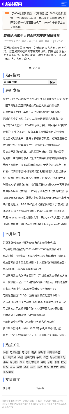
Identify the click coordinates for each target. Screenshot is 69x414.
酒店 (12, 367)
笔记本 (26, 352)
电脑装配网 (12, 4)
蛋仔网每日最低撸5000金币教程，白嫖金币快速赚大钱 (34, 178)
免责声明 (27, 401)
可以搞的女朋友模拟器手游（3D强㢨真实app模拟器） (34, 308)
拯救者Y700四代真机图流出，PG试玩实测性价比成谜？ (35, 210)
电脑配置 (15, 352)
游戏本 (42, 352)
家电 (50, 362)
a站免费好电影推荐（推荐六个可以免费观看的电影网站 (34, 255)
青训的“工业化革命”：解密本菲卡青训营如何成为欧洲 (33, 131)
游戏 (5, 362)
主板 (46, 367)
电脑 (33, 352)
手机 (39, 357)
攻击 (26, 367)
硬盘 (62, 367)
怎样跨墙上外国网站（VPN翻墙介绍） (25, 315)
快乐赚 (6, 388)
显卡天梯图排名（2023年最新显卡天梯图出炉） (30, 288)
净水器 (14, 362)
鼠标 (5, 367)
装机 (41, 41)
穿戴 (19, 367)
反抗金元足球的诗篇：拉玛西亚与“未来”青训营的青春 (33, 151)
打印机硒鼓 (9, 357)
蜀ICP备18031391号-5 (21, 404)
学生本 (55, 367)
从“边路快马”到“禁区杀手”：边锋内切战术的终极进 (32, 145)
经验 (33, 367)
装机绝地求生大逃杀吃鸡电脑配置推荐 (31, 36)
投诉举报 (6, 401)
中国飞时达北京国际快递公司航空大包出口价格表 (31, 105)
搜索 (52, 82)
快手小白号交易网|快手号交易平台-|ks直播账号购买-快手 (35, 98)
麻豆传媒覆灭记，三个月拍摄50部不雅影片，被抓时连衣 (35, 282)
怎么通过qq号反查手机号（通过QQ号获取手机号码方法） (36, 301)
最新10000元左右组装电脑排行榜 (22, 269)
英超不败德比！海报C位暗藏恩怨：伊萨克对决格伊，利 (34, 164)
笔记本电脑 (32, 362)
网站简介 (48, 401)
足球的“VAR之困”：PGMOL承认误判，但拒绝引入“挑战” (35, 125)
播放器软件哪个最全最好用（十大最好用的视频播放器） (35, 262)
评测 (5, 352)
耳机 (43, 362)
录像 (56, 362)
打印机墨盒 (53, 352)
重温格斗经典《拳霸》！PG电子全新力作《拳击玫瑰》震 (35, 191)
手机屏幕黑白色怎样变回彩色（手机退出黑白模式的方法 (35, 275)
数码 (63, 362)
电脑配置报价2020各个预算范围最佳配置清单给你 (31, 295)
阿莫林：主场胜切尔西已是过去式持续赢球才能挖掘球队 (35, 158)
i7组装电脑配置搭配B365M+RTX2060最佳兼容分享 (32, 249)
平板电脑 (8, 372)
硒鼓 (20, 357)
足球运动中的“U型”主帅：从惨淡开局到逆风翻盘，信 (33, 118)
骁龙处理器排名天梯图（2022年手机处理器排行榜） (33, 328)
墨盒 (45, 357)
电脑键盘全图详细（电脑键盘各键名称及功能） (30, 321)
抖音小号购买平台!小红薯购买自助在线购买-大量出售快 (34, 171)
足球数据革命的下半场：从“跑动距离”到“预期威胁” (32, 112)
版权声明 (16, 401)
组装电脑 (29, 357)
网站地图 (58, 401)
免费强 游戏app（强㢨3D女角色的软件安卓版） (30, 242)
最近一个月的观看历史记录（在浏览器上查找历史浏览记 (35, 334)
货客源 (40, 388)
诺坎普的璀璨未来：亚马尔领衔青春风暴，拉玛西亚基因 (35, 138)
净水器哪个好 (58, 357)
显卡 (21, 362)
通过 (39, 367)
